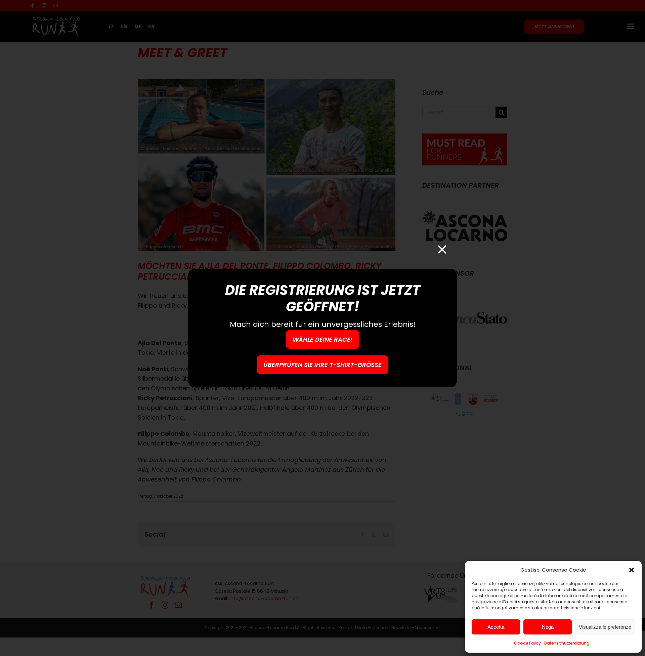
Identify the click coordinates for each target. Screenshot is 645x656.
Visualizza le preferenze (605, 627)
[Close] (442, 249)
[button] (631, 570)
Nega (548, 627)
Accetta (495, 627)
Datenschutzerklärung (567, 643)
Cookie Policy (527, 643)
